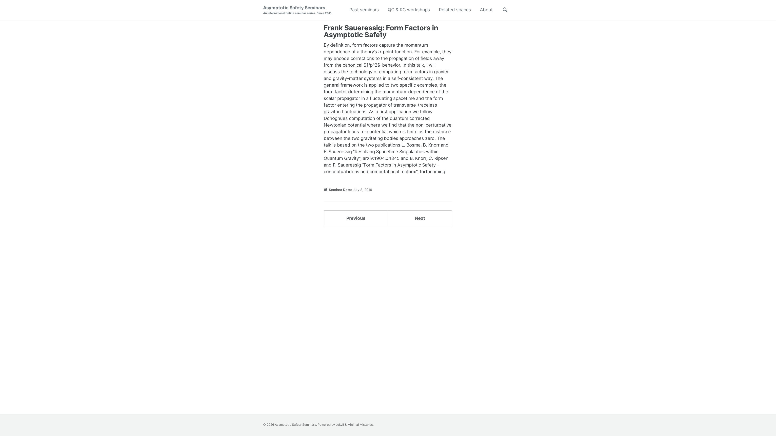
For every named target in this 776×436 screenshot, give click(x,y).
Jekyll (340, 425)
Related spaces (455, 9)
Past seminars (364, 9)
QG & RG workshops (409, 9)
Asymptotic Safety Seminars (297, 10)
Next (420, 218)
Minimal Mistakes (360, 425)
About (486, 9)
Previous (355, 218)
